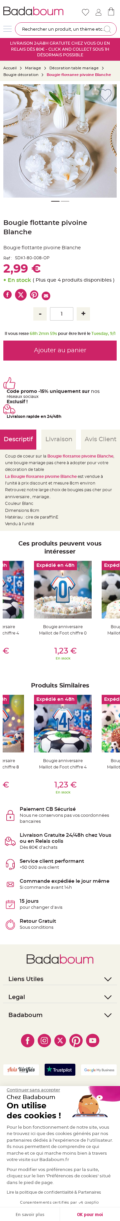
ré (9, 397)
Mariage (33, 68)
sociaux (30, 397)
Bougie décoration (20, 75)
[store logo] (33, 11)
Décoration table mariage (74, 68)
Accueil (10, 68)
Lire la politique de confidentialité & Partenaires (54, 1192)
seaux (16, 397)
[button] (108, 141)
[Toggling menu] (7, 29)
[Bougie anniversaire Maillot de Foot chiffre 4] (63, 723)
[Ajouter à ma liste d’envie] (17, 569)
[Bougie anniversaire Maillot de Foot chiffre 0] (63, 589)
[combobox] (66, 29)
